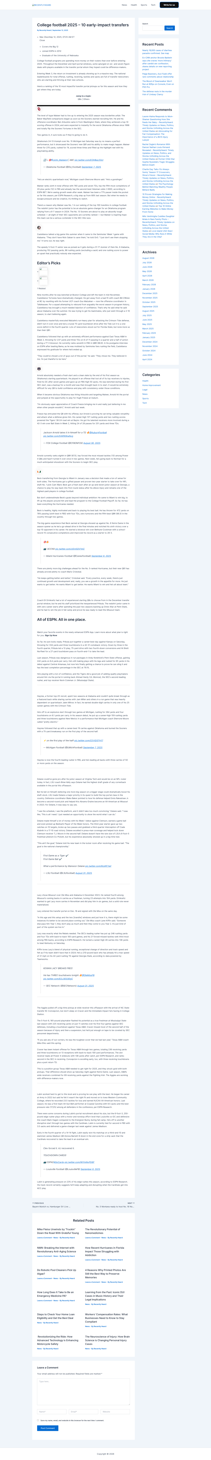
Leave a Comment (44, 1238)
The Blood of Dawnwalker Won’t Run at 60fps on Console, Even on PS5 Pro (158, 84)
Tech (153, 5)
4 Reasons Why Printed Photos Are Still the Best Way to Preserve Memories (105, 1274)
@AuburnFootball (98, 432)
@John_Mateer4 (59, 160)
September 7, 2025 (91, 167)
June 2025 (147, 320)
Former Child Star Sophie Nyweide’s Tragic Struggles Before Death (158, 162)
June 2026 (147, 267)
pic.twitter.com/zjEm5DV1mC (70, 549)
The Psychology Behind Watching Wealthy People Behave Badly (157, 187)
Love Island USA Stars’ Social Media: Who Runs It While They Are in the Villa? (157, 234)
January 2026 (148, 289)
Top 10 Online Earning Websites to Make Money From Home (157, 209)
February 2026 (149, 284)
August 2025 (148, 311)
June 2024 (147, 355)
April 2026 (147, 275)
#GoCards (59, 1162)
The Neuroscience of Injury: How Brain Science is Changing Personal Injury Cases (107, 1340)
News (124, 5)
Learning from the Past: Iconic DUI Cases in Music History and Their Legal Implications (104, 1296)
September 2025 (150, 306)
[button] (169, 5)
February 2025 (149, 333)
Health (134, 5)
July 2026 (147, 262)
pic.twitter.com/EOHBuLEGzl (89, 160)
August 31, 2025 (83, 873)
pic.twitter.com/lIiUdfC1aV (98, 866)
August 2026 (148, 258)
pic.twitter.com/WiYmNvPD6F (79, 1162)
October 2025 (148, 302)
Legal (144, 389)
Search (145, 24)
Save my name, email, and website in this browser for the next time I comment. (72, 1420)
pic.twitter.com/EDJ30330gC (58, 978)
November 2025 (150, 298)
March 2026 (148, 280)
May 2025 (147, 324)
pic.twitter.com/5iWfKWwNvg (58, 436)
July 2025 (147, 315)
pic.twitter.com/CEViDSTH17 (88, 740)
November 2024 (150, 346)
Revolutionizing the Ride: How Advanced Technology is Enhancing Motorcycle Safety (57, 1340)
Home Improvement (151, 385)
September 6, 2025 (101, 556)
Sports (144, 5)
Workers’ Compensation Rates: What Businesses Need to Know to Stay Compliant (106, 1318)
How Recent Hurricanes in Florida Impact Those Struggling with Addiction (104, 1251)
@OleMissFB (88, 975)
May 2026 (147, 271)
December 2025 (149, 293)
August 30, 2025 (91, 443)
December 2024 (149, 342)
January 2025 (148, 337)
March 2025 (148, 328)
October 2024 (148, 350)
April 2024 (147, 359)
